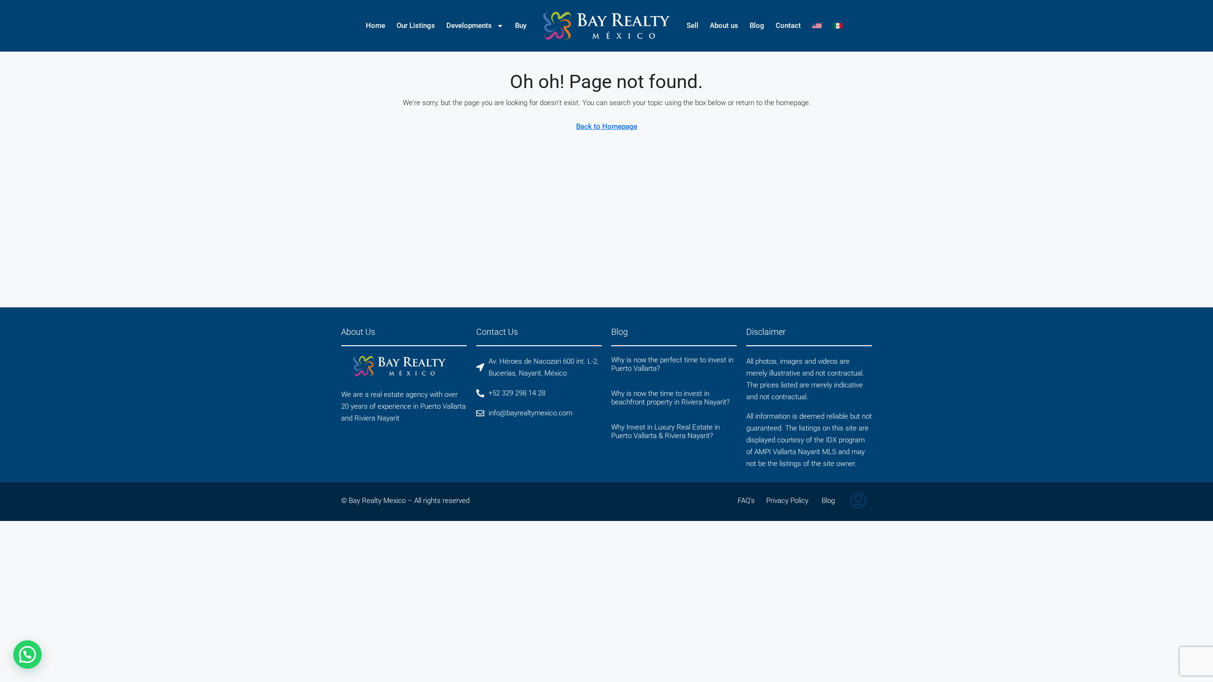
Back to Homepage (606, 126)
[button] (27, 654)
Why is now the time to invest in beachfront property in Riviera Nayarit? (670, 397)
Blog (757, 25)
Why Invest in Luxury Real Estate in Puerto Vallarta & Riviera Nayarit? (665, 431)
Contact (788, 25)
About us (724, 25)
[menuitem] (858, 502)
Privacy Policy (787, 500)
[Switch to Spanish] (837, 25)
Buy (520, 25)
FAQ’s (746, 500)
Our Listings (416, 25)
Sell (692, 25)
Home (375, 25)
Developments (469, 25)
